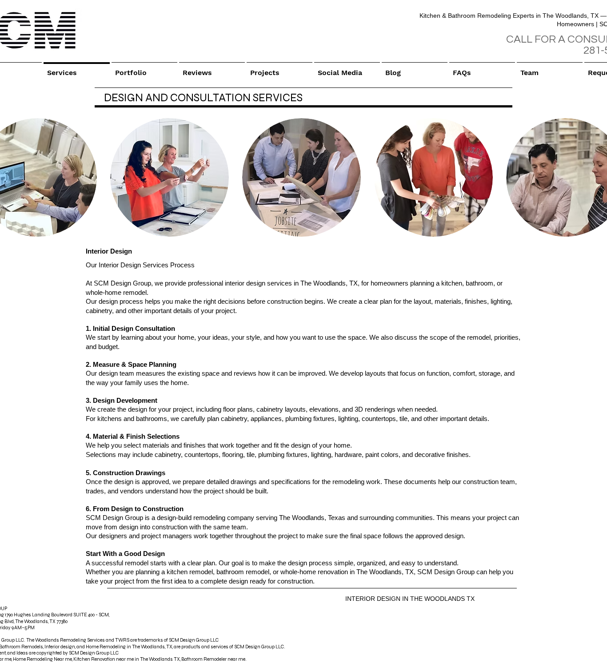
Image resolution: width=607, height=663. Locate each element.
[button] (169, 177)
